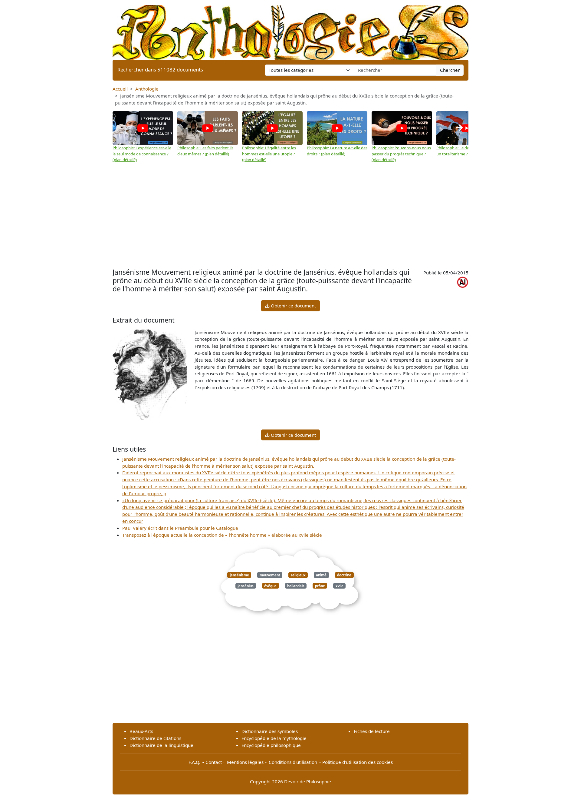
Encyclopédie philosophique (271, 745)
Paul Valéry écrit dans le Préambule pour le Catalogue (180, 528)
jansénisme (239, 575)
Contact (213, 762)
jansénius (246, 585)
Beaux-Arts (141, 731)
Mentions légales (245, 762)
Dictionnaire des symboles (269, 731)
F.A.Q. (194, 762)
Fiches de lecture (372, 731)
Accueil (120, 89)
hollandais (295, 585)
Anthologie (147, 89)
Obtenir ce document (293, 306)
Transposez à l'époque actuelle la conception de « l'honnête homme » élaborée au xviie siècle (222, 535)
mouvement (270, 575)
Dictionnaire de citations (155, 738)
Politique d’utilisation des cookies (357, 762)
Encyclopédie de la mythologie (274, 738)
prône (320, 585)
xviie (339, 585)
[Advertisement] (290, 221)
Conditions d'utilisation (293, 762)
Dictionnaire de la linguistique (161, 745)
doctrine (344, 575)
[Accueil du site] (290, 29)
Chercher (450, 70)
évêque (270, 585)
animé (321, 575)
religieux (298, 575)
